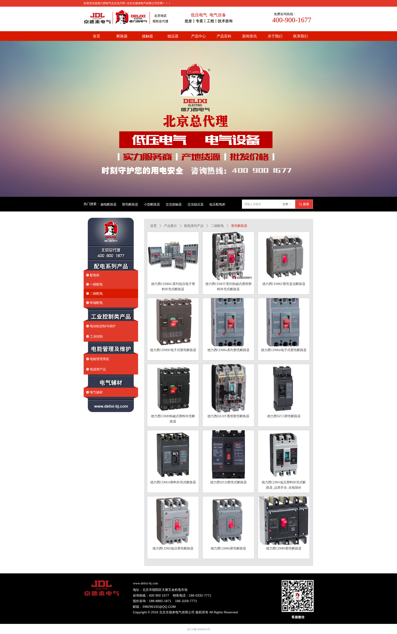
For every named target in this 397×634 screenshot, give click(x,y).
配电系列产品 (194, 226)
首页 (153, 226)
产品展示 (170, 226)
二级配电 (217, 226)
